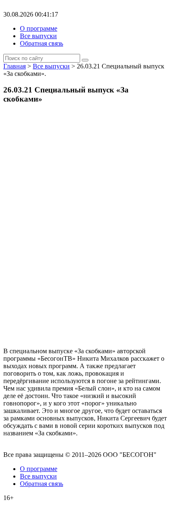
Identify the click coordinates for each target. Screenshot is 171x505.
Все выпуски (38, 35)
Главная (14, 66)
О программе (38, 28)
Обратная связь (41, 43)
